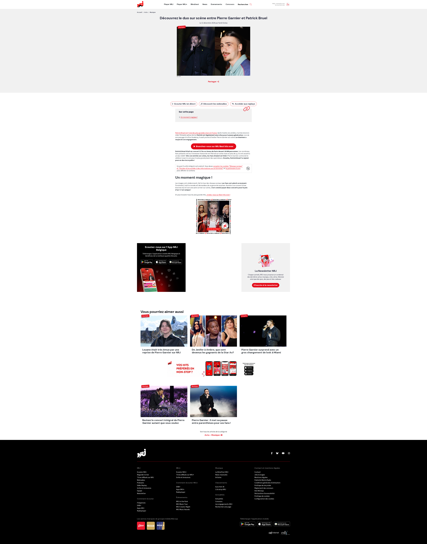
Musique (153, 12)
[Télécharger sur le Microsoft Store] (175, 262)
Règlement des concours (263, 488)
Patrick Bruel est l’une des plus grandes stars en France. (196, 133)
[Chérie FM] (141, 525)
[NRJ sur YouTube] (283, 453)
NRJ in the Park (182, 501)
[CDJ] (285, 533)
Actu (146, 12)
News (204, 4)
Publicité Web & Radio (262, 480)
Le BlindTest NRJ (221, 472)
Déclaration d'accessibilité (264, 493)
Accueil (139, 12)
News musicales (221, 475)
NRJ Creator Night (183, 507)
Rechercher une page (223, 507)
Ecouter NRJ (141, 472)
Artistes (218, 477)
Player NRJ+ (182, 4)
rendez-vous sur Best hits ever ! (218, 195)
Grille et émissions (144, 488)
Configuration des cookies (264, 499)
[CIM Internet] (274, 533)
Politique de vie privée (262, 485)
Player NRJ (168, 4)
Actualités (219, 499)
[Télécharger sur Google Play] (147, 262)
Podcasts (140, 483)
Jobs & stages (259, 475)
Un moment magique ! (189, 117)
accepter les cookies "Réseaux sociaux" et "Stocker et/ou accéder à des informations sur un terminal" (210, 167)
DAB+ (139, 505)
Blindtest (195, 4)
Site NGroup (259, 491)
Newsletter (141, 493)
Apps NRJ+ (180, 489)
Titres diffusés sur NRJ (145, 477)
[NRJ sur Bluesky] (277, 453)
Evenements (216, 4)
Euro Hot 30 (219, 487)
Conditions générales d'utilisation (267, 483)
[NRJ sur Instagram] (289, 453)
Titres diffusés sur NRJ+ (185, 475)
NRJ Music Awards (183, 509)
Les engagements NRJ (223, 504)
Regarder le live (143, 475)
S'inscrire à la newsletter (266, 285)
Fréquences (141, 503)
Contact (257, 472)
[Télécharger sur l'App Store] (161, 262)
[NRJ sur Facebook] (272, 453)
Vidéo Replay (142, 485)
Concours (230, 4)
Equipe (139, 491)
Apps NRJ (140, 508)
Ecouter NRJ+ (181, 472)
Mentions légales (261, 477)
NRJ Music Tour (182, 504)
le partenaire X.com (233, 168)
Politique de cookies (262, 496)
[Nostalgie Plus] (161, 525)
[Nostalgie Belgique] (151, 525)
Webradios (141, 480)
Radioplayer (141, 511)
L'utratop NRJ (220, 489)
